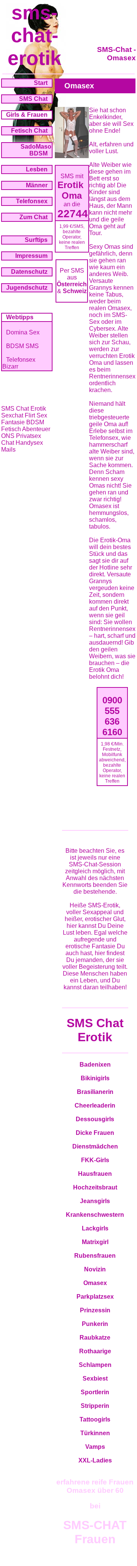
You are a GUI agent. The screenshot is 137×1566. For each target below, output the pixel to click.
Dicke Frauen (95, 1133)
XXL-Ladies (95, 1460)
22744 (72, 214)
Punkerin (95, 1324)
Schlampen (95, 1365)
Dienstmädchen (95, 1146)
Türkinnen (95, 1433)
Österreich (72, 284)
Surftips (36, 240)
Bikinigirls (95, 1078)
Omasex (95, 1283)
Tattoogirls (95, 1419)
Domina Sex (23, 332)
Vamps (95, 1447)
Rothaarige (95, 1351)
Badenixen (95, 1064)
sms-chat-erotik (34, 35)
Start (41, 83)
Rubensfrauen (95, 1255)
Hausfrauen (95, 1174)
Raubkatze (95, 1337)
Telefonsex (32, 201)
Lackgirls (95, 1228)
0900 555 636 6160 (112, 716)
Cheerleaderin (95, 1105)
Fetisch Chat (29, 130)
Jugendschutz (27, 287)
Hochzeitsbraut (95, 1187)
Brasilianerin (95, 1092)
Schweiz (75, 291)
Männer (37, 185)
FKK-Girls (95, 1160)
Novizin (95, 1269)
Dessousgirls (95, 1119)
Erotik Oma (71, 190)
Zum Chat (33, 217)
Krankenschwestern (95, 1214)
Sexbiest (95, 1378)
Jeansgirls (95, 1201)
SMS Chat (33, 99)
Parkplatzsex (95, 1296)
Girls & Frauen (27, 114)
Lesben (37, 169)
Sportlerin (95, 1392)
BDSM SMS (22, 346)
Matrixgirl (95, 1242)
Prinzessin (95, 1310)
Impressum (31, 256)
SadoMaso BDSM (36, 150)
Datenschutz (29, 271)
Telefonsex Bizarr (18, 363)
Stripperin (95, 1406)
